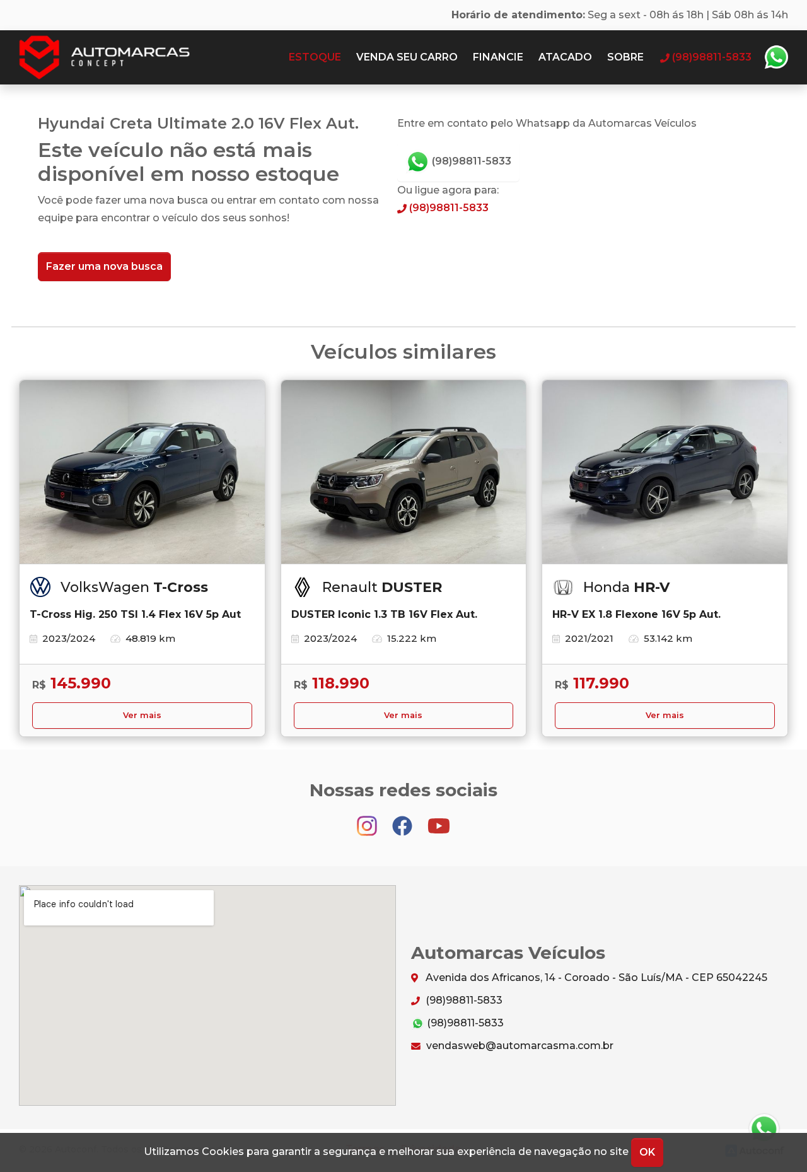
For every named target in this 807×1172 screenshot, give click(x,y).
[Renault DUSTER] (403, 472)
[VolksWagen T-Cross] (142, 472)
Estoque (315, 57)
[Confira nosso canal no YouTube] (438, 820)
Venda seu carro (407, 57)
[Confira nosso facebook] (403, 820)
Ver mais (142, 715)
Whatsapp (776, 57)
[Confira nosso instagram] (368, 820)
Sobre (625, 57)
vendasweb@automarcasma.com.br (518, 1046)
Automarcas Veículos (129, 57)
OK (647, 1152)
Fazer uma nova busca (104, 266)
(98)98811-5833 (470, 161)
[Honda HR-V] (664, 472)
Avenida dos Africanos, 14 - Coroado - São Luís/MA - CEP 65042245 (595, 977)
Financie (498, 57)
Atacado (565, 57)
